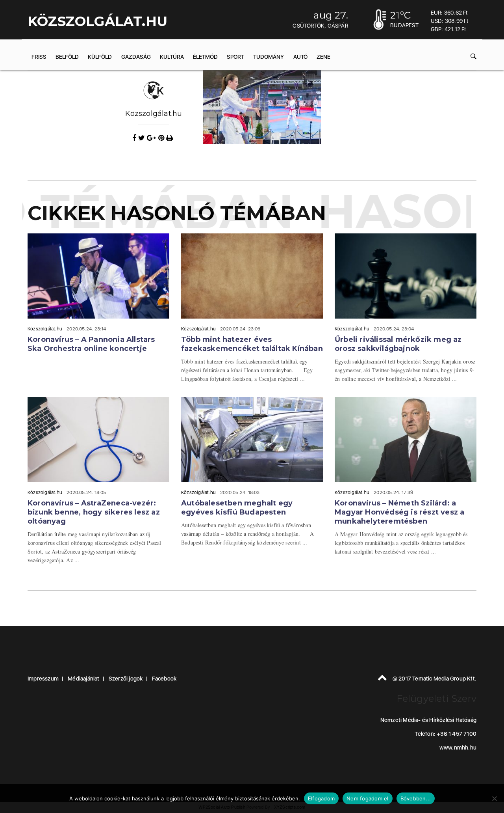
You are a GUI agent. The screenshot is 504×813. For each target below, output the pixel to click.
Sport (235, 57)
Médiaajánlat (83, 678)
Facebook (164, 678)
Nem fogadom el (367, 798)
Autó (300, 57)
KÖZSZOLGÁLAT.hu (97, 21)
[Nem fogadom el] (494, 798)
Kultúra (172, 57)
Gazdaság (136, 57)
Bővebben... (415, 798)
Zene (323, 57)
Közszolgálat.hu (153, 113)
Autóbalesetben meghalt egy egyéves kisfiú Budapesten (237, 508)
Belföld (67, 57)
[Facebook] (135, 138)
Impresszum (43, 678)
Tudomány (268, 57)
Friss (39, 57)
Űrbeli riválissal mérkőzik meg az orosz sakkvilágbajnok (398, 344)
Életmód (205, 57)
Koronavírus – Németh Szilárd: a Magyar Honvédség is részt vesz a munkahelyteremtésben (399, 512)
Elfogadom (321, 798)
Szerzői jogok (126, 678)
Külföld (100, 57)
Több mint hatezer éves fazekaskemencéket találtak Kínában (252, 344)
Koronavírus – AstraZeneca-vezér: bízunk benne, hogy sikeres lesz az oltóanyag (94, 512)
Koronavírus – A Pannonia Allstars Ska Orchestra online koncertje (91, 344)
